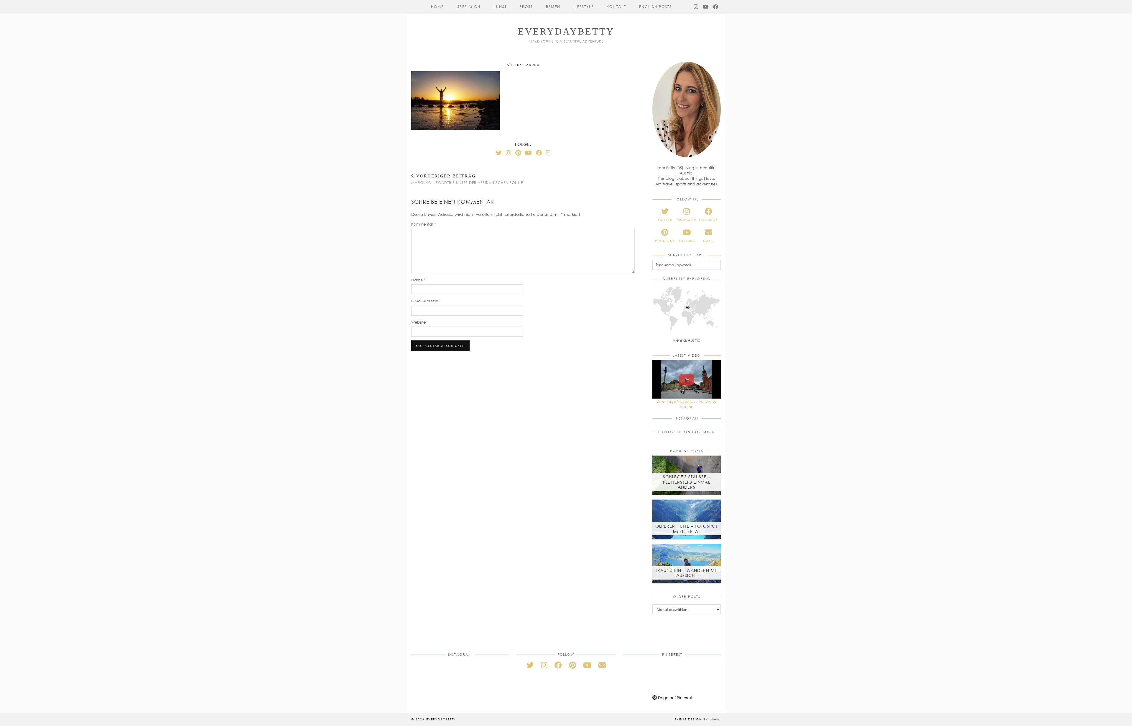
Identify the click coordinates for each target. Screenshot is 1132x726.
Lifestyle (583, 6)
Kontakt (616, 6)
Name (418, 280)
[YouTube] (706, 7)
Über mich (469, 6)
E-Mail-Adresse (426, 300)
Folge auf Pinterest (674, 697)
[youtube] (587, 665)
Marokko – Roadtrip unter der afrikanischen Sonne (467, 179)
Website (418, 322)
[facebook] (558, 665)
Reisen (553, 6)
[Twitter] (499, 152)
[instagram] (544, 665)
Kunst (500, 6)
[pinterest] (572, 665)
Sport (526, 6)
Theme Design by (698, 719)
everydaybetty (566, 31)
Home (437, 6)
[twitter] (530, 665)
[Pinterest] (518, 152)
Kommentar (423, 224)
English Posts (655, 6)
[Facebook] (716, 7)
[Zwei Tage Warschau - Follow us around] (686, 379)
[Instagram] (696, 7)
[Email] (602, 665)
